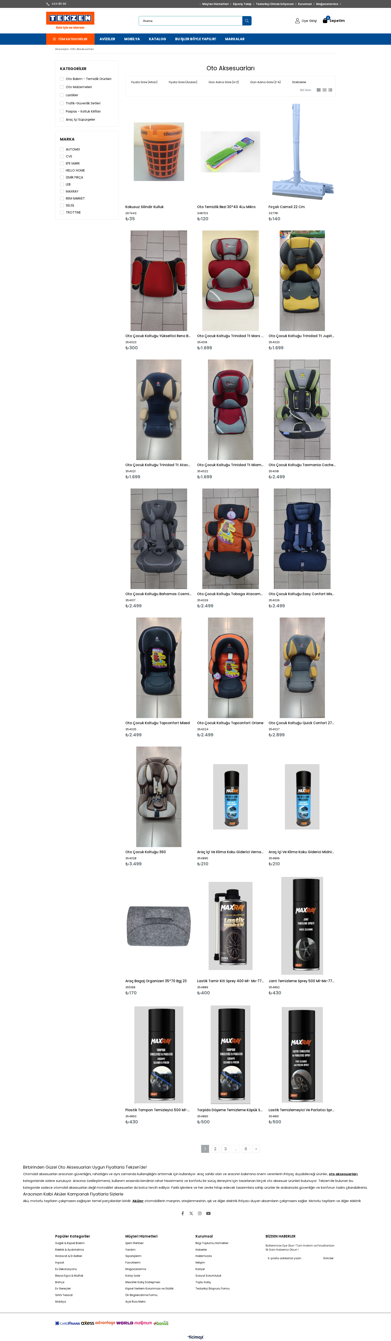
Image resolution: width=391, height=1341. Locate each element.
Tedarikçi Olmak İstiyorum (275, 4)
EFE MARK (73, 163)
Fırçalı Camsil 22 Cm (287, 206)
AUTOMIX (73, 149)
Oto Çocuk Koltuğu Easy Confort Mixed (302, 594)
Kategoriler (73, 68)
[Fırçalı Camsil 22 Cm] (302, 151)
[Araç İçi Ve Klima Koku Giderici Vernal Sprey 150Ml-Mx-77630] (230, 797)
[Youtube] (208, 1213)
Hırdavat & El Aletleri (68, 1256)
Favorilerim (133, 1262)
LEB (68, 184)
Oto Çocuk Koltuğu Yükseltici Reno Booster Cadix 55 (159, 335)
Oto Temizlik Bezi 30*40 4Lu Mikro (226, 206)
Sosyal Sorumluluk (208, 1276)
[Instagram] (200, 1213)
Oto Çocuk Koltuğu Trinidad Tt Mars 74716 (230, 335)
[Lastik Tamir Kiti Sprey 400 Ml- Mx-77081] (230, 926)
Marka (67, 139)
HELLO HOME (75, 170)
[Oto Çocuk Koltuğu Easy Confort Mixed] (302, 538)
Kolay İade (132, 1276)
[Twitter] (191, 1213)
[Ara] (246, 20)
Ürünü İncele (175, 161)
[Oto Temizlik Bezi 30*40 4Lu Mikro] (230, 151)
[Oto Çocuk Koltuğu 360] (159, 797)
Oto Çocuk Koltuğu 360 (145, 852)
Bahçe (59, 1282)
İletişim (200, 1262)
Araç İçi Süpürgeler (80, 119)
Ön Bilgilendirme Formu (141, 1295)
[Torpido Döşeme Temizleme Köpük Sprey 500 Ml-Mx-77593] (230, 1055)
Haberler (201, 1250)
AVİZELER (107, 39)
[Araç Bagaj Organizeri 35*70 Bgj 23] (159, 926)
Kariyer (200, 1269)
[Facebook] (182, 1213)
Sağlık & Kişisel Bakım (70, 1243)
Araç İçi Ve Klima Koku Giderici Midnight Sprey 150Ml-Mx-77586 (302, 852)
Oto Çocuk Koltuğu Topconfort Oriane (230, 723)
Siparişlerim (133, 1256)
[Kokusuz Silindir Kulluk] (159, 151)
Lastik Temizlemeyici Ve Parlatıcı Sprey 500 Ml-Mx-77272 (302, 1110)
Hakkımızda (204, 1256)
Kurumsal (305, 4)
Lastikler (72, 95)
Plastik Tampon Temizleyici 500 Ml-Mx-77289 (159, 1110)
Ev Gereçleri (63, 1288)
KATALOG (157, 39)
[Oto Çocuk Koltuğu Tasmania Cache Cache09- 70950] (302, 409)
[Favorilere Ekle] (159, 161)
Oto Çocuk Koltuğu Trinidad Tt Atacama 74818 (159, 465)
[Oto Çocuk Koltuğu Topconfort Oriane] (230, 668)
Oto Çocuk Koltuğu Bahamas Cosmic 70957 (159, 594)
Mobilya (60, 1301)
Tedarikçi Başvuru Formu (213, 1288)
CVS (69, 156)
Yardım (130, 1250)
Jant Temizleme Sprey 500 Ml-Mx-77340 (302, 981)
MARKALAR (235, 39)
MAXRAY (72, 191)
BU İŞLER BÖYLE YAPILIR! (195, 39)
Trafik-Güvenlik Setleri (83, 103)
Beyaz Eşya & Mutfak (69, 1276)
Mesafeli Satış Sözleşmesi (142, 1282)
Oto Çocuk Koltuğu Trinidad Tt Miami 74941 (230, 465)
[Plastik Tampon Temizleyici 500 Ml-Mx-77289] (159, 1055)
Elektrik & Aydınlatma (69, 1250)
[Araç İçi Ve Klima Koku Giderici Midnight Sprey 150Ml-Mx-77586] (302, 797)
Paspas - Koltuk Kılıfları (83, 111)
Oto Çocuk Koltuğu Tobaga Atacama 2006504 (230, 594)
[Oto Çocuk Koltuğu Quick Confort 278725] (302, 668)
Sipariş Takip (242, 4)
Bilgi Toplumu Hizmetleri (212, 1243)
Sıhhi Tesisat (64, 1295)
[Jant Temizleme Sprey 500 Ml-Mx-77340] (302, 926)
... (236, 1149)
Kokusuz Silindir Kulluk (144, 206)
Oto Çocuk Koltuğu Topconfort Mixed (157, 723)
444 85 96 (59, 4)
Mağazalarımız (327, 4)
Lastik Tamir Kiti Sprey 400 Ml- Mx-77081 (230, 981)
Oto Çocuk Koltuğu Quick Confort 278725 (302, 723)
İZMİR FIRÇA (74, 177)
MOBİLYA (132, 39)
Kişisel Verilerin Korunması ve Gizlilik (149, 1288)
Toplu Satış (203, 1282)
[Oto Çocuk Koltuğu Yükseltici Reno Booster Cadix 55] (159, 280)
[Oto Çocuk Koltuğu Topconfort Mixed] (159, 668)
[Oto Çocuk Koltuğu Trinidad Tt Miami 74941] (230, 409)
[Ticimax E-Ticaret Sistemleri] (196, 1337)
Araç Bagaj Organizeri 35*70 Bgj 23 (156, 981)
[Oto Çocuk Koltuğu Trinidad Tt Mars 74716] (230, 280)
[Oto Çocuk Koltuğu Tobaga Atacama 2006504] (230, 538)
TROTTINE (73, 212)
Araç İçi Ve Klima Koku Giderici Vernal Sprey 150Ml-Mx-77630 (230, 852)
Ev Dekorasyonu (66, 1269)
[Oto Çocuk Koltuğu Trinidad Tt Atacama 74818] (159, 409)
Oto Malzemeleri (79, 87)
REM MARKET (75, 198)
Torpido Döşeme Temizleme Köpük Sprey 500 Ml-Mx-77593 (230, 1110)
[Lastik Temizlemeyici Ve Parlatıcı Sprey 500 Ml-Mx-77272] (302, 1055)
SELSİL (70, 205)
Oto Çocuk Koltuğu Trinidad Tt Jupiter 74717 (302, 335)
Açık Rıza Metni (135, 1301)
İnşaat (59, 1262)
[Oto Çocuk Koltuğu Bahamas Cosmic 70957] (159, 538)
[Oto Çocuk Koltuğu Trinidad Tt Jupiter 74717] (302, 280)
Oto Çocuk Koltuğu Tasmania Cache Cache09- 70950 (302, 465)
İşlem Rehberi (134, 1243)
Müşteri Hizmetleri (215, 4)
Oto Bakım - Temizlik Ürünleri (88, 79)
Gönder (328, 1258)
